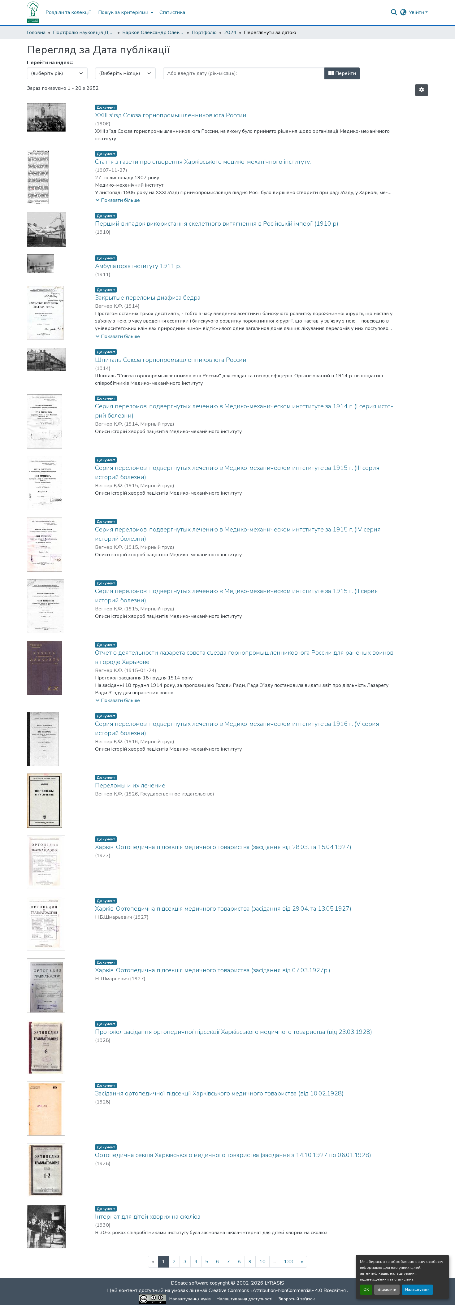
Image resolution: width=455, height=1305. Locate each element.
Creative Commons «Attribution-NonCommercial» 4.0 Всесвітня (278, 1290)
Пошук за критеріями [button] (123, 12)
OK (366, 1289)
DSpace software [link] (190, 1283)
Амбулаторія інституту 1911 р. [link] (138, 266)
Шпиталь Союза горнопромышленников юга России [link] (170, 360)
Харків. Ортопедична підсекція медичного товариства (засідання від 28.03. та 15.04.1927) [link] (223, 847)
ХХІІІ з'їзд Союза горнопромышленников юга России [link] (170, 115)
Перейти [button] (345, 73)
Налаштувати (417, 1289)
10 (262, 1261)
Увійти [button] (417, 12)
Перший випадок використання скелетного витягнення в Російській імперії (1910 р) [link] (216, 223)
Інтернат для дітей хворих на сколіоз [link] (147, 1216)
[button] (33, 12)
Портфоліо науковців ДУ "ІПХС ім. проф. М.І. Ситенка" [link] (84, 32)
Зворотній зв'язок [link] (296, 1299)
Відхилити (387, 1289)
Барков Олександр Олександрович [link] (153, 32)
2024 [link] (230, 32)
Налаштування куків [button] (190, 1299)
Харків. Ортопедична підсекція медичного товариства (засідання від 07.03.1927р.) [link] (212, 970)
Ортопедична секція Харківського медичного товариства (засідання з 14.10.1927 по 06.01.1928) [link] (233, 1155)
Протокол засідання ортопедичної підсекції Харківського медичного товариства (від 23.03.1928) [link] (233, 1032)
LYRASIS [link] (274, 1283)
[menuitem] (125, 12)
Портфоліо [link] (204, 32)
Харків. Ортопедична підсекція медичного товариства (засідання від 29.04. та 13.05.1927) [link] (223, 908)
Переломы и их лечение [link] (130, 785)
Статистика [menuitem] (172, 12)
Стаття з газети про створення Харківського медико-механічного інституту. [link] (203, 162)
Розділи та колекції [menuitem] (68, 12)
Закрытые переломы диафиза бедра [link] (148, 297)
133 (288, 1261)
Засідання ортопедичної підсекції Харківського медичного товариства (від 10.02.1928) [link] (219, 1093)
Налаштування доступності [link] (244, 1299)
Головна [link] (36, 32)
